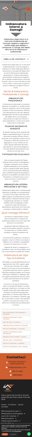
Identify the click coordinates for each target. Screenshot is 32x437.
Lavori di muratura (8, 416)
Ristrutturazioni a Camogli (14, 343)
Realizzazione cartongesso (12, 414)
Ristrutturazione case (9, 411)
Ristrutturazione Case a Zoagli (15, 346)
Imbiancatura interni (9, 421)
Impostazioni (13, 434)
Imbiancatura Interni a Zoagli (15, 337)
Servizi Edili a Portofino (12, 340)
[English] (18, 1)
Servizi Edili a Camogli (12, 322)
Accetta (5, 434)
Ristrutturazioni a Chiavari (14, 329)
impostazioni (17, 431)
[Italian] (14, 1)
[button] (28, 59)
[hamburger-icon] (28, 9)
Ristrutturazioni (7, 418)
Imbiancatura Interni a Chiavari (15, 325)
